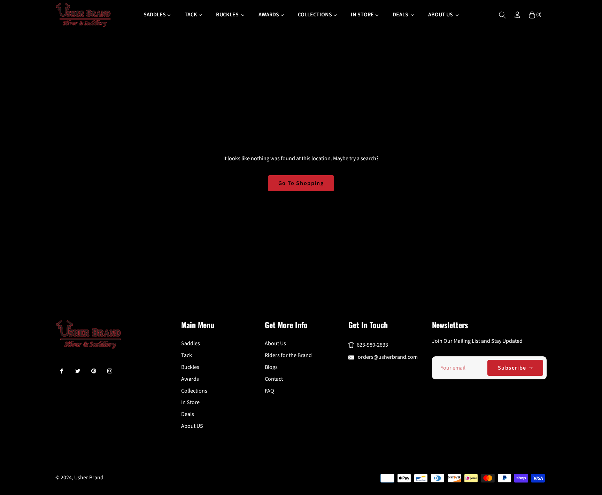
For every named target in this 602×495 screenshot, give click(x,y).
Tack (186, 355)
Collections (194, 391)
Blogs (271, 367)
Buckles (190, 367)
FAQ (269, 391)
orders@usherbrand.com (387, 357)
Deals (187, 414)
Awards (190, 379)
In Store (190, 402)
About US (192, 426)
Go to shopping (301, 183)
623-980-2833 (372, 345)
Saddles (190, 343)
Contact (274, 379)
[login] (517, 15)
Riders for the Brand (288, 355)
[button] (502, 15)
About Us (275, 343)
